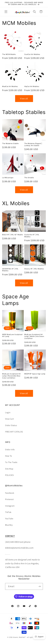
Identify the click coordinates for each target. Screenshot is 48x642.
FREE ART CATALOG (14, 431)
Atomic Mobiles (19, 637)
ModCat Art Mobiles (10, 86)
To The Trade (11, 462)
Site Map (9, 468)
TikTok (8, 512)
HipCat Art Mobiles (31, 86)
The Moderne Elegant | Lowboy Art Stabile (33, 144)
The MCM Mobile (9, 54)
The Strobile (29, 178)
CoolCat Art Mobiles (32, 54)
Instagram (9, 505)
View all (24, 98)
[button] (6, 11)
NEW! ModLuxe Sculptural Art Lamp (12, 335)
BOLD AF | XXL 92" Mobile (12, 235)
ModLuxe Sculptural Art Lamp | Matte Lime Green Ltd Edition (34, 336)
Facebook (9, 493)
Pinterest (9, 499)
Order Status (11, 425)
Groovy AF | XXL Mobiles (34, 269)
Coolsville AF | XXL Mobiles (31, 236)
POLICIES (9, 475)
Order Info (10, 449)
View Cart (9, 419)
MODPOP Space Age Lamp (34, 374)
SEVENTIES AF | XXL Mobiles (10, 270)
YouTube (9, 518)
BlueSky (9, 525)
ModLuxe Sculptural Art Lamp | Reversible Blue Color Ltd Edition (11, 376)
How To (8, 456)
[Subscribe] (39, 586)
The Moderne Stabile (10, 143)
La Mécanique (7, 178)
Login (7, 412)
